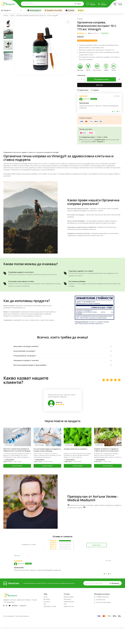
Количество (81, 75)
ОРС (65, 604)
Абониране (115, 583)
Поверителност (69, 602)
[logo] (8, 3)
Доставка (47, 599)
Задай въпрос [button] (96, 545)
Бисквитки (67, 599)
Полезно (71, 10)
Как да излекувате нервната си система (75, 450)
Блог (81, 10)
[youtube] (9, 605)
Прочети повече (17, 466)
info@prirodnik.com (102, 597)
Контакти (47, 602)
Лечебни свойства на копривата (15, 449)
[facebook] (3, 605)
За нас (46, 597)
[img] (83, 96)
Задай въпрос (84, 90)
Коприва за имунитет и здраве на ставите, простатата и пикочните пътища (46, 450)
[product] (68, 21)
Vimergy (79, 19)
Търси (79, 4)
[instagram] (6, 605)
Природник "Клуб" (50, 606)
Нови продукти (35, 10)
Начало (5, 15)
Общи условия (68, 597)
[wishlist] (119, 79)
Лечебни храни (8, 445)
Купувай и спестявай (54, 10)
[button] (112, 111)
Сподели (95, 90)
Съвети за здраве (69, 445)
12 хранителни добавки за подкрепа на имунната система (107, 450)
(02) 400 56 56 (100, 600)
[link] (17, 437)
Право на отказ (69, 606)
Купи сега (99, 85)
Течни (12, 15)
